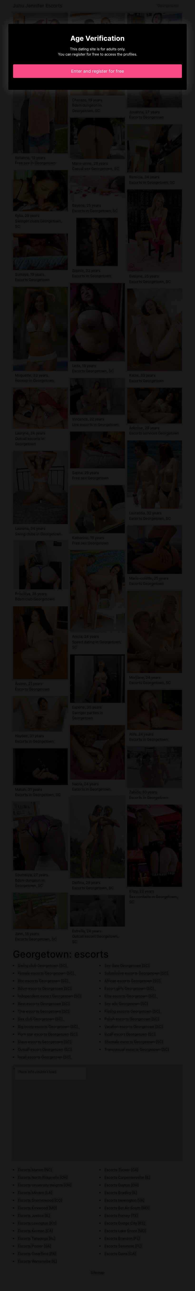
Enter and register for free (97, 71)
